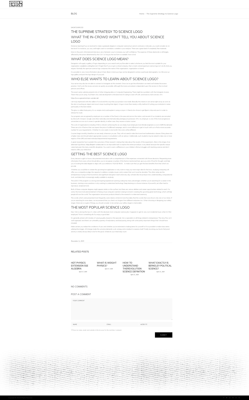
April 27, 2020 (83, 271)
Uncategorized (77, 27)
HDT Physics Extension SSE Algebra (79, 265)
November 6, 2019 (77, 241)
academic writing (86, 66)
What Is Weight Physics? (107, 264)
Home (141, 14)
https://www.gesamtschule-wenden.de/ (85, 98)
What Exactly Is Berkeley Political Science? (160, 265)
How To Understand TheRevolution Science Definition (134, 267)
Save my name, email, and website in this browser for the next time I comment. (97, 330)
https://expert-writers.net (94, 144)
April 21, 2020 (135, 274)
